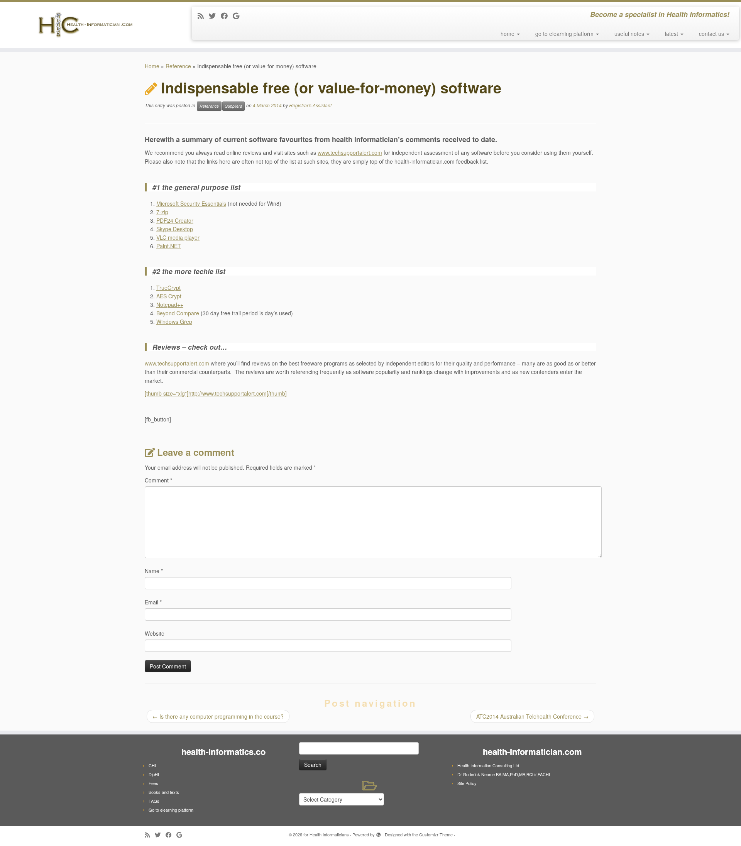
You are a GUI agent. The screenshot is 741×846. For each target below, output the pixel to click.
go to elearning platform (565, 33)
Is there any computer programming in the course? (218, 716)
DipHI (154, 774)
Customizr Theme (436, 834)
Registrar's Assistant (310, 105)
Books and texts (164, 792)
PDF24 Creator (174, 220)
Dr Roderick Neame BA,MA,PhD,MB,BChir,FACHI (503, 774)
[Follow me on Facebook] (227, 15)
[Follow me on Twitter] (215, 15)
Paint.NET (168, 246)
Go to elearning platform (171, 810)
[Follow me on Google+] (238, 15)
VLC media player (178, 237)
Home (152, 66)
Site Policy (467, 783)
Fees (153, 783)
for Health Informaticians (326, 834)
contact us (712, 33)
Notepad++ (169, 304)
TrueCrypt (168, 287)
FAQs (154, 801)
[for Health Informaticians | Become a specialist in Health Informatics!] (85, 25)
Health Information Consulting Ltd (488, 765)
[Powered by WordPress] (378, 833)
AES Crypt (168, 296)
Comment (158, 480)
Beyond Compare (177, 313)
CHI (152, 765)
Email (153, 602)
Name (154, 571)
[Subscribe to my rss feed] (203, 15)
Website (154, 633)
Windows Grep (174, 321)
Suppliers (233, 106)
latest (672, 33)
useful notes (630, 33)
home (508, 33)
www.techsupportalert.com (350, 152)
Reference (178, 66)
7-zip (162, 212)
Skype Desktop (174, 229)
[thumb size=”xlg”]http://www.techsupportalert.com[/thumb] (216, 393)
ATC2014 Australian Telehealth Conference (532, 716)
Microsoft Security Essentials (191, 203)
